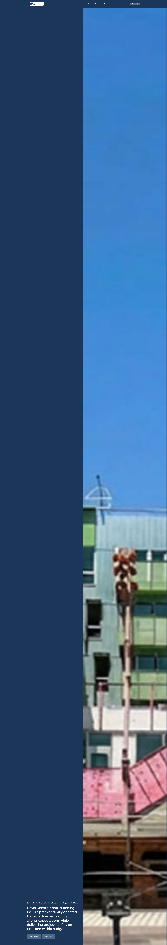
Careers (106, 4)
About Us (78, 4)
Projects (97, 4)
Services (88, 4)
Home (70, 4)
